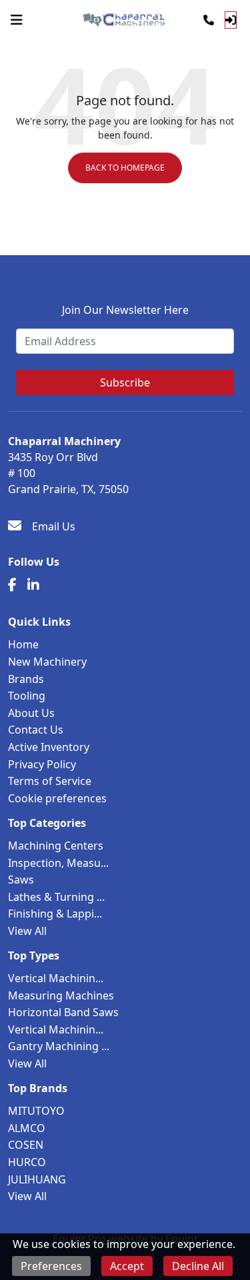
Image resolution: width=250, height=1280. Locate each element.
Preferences (51, 1266)
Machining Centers (55, 845)
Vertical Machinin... (55, 978)
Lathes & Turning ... (56, 897)
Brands (26, 679)
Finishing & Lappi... (55, 913)
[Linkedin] (33, 585)
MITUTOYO (36, 1110)
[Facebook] (12, 585)
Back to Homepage (125, 167)
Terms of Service (49, 781)
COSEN (25, 1144)
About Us (31, 713)
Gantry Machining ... (58, 1046)
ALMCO (26, 1128)
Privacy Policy (42, 764)
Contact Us (35, 729)
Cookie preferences (57, 798)
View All (27, 931)
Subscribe (125, 382)
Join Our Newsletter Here (125, 310)
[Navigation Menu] (17, 20)
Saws (21, 879)
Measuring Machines (61, 995)
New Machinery (47, 661)
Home (23, 644)
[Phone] (208, 20)
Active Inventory (48, 747)
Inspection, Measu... (58, 863)
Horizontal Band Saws (63, 1012)
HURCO (27, 1162)
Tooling (26, 695)
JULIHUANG (37, 1179)
